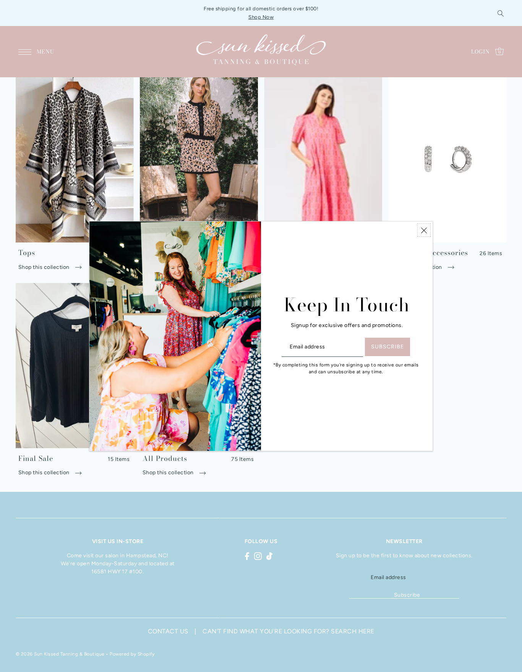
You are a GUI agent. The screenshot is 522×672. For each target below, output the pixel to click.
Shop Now (261, 17)
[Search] (501, 13)
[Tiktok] (269, 556)
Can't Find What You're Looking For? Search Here (288, 631)
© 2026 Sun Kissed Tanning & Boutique (60, 653)
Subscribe (407, 595)
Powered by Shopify (132, 653)
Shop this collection (44, 267)
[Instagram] (258, 556)
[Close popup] (424, 230)
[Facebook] (247, 556)
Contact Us (168, 631)
